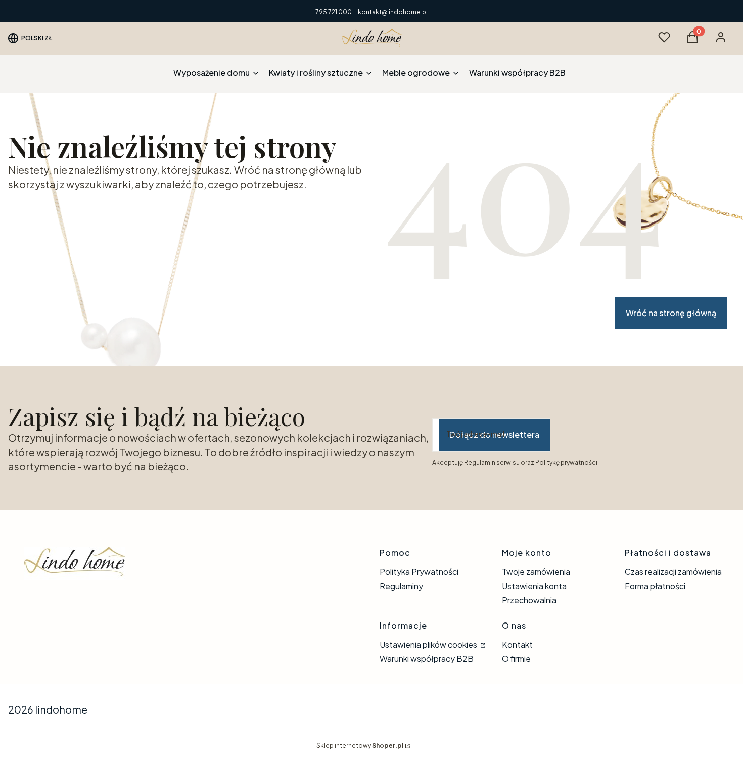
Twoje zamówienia (536, 571)
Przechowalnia (529, 600)
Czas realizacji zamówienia (673, 571)
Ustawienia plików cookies (429, 644)
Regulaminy (401, 586)
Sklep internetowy (359, 745)
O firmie (516, 658)
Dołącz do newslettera (494, 434)
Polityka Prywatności (419, 571)
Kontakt (517, 644)
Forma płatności (655, 586)
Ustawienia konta (534, 586)
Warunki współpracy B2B (427, 658)
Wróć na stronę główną (671, 312)
